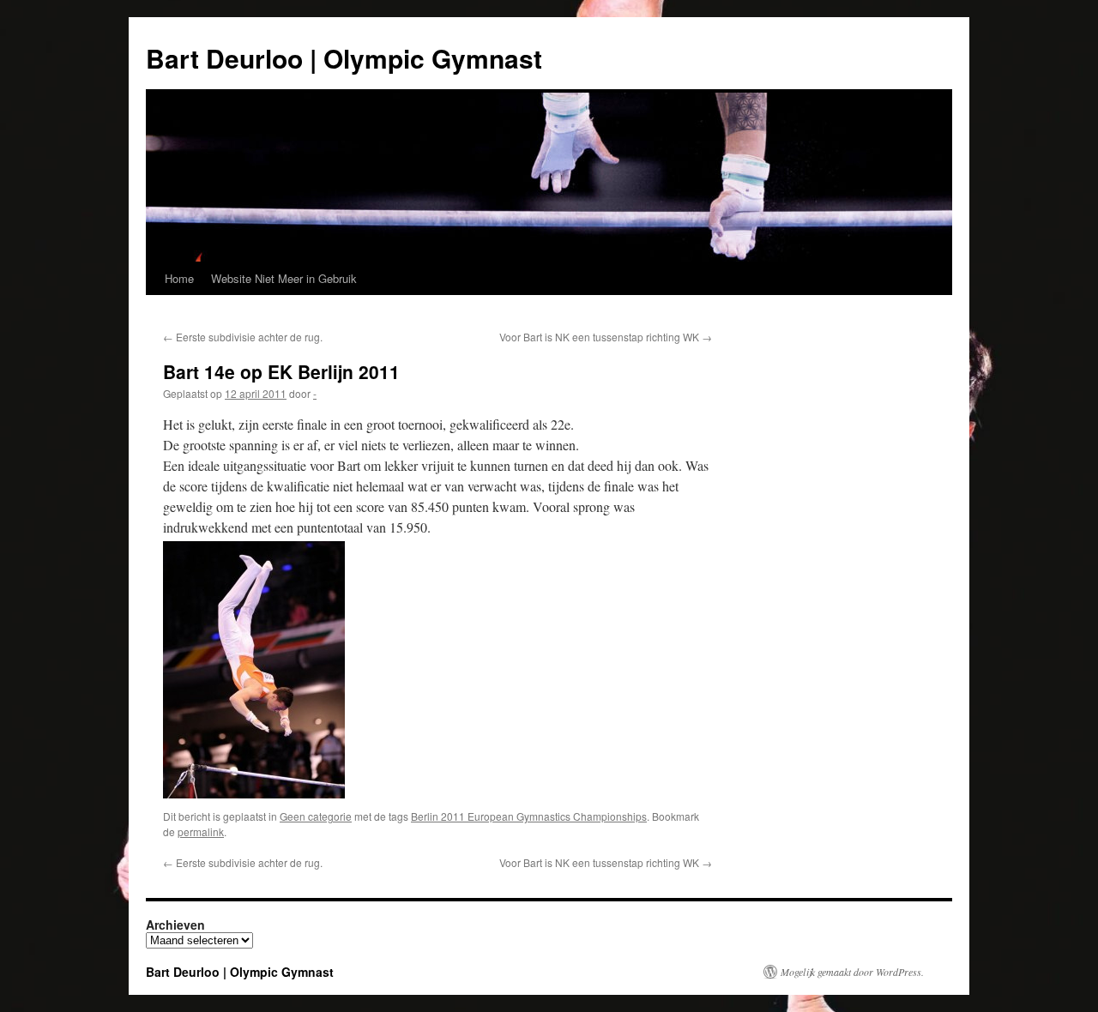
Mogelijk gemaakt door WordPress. (852, 972)
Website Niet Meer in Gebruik (284, 278)
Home (179, 278)
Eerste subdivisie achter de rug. (243, 336)
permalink (201, 831)
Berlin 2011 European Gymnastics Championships (529, 816)
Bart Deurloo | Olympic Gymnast (344, 57)
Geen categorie (316, 816)
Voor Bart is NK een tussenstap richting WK (605, 336)
